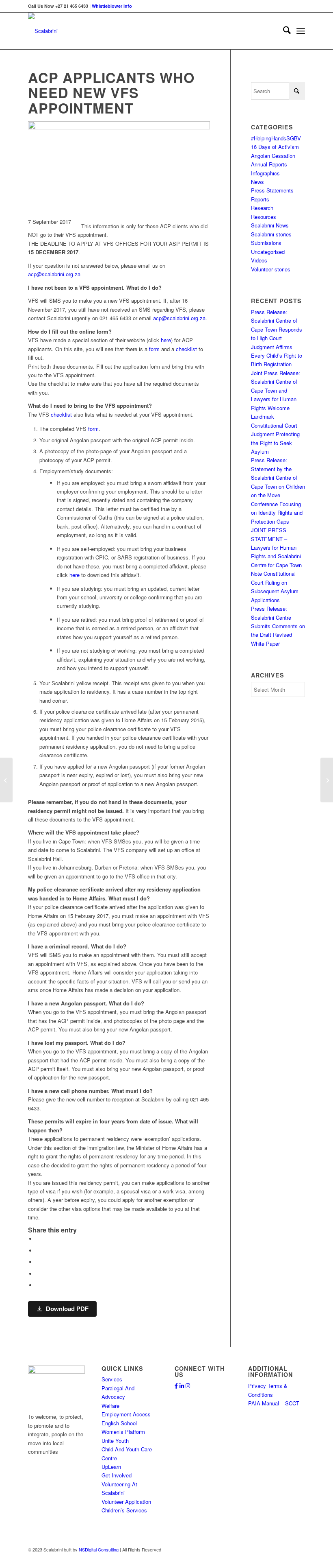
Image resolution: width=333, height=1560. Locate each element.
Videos (259, 260)
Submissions (266, 243)
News (257, 182)
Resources (263, 217)
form (154, 349)
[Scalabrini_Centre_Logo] (43, 31)
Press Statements (272, 190)
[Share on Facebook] (38, 1239)
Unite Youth (115, 1440)
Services (112, 1379)
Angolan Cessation (273, 155)
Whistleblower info (112, 6)
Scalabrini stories (271, 234)
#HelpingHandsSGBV (276, 138)
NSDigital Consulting (99, 1549)
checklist (186, 349)
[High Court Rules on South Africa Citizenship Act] (326, 780)
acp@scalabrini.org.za (54, 274)
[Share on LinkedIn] (38, 1274)
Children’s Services (124, 1510)
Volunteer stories (270, 269)
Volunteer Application (126, 1501)
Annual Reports (269, 164)
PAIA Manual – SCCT (273, 1403)
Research (262, 208)
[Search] (283, 31)
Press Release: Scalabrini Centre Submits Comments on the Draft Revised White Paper (278, 626)
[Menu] (300, 31)
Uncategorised (268, 252)
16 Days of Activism (275, 147)
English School (119, 1423)
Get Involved (117, 1475)
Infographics (265, 173)
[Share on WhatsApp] (38, 1262)
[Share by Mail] (38, 1285)
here (166, 340)
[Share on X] (38, 1250)
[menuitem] (283, 31)
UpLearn (111, 1466)
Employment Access (126, 1414)
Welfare (110, 1405)
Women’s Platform (123, 1431)
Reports (260, 199)
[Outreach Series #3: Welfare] (6, 780)
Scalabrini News (270, 225)
